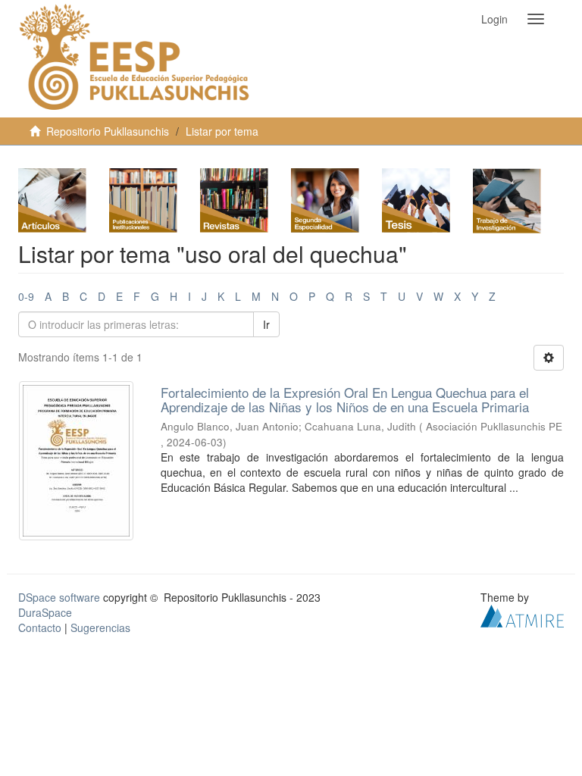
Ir (266, 324)
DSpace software (59, 597)
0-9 (26, 296)
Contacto (39, 627)
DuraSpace (45, 612)
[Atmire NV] (522, 614)
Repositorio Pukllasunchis (107, 131)
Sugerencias (100, 627)
